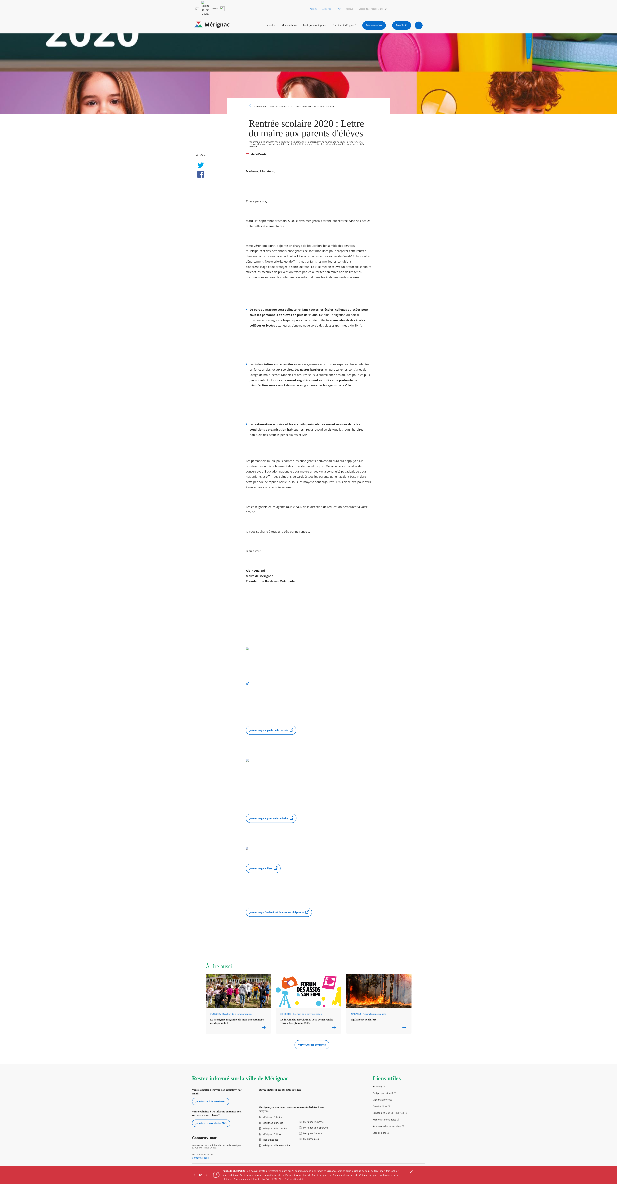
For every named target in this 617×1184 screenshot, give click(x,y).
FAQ (338, 8)
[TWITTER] (200, 165)
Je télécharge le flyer (261, 868)
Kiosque (349, 8)
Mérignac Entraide (273, 1117)
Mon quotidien (289, 25)
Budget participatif (383, 1093)
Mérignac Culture (272, 1134)
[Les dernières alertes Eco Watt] (222, 8)
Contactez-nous (200, 1158)
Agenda (313, 8)
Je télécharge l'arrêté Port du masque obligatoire (277, 912)
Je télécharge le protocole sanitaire (269, 818)
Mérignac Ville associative (276, 1145)
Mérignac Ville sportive (275, 1128)
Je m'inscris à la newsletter (210, 1101)
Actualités (326, 8)
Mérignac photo (381, 1099)
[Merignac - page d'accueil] (212, 25)
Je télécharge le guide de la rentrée (269, 730)
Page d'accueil (251, 106)
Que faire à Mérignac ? (344, 25)
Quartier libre (380, 1106)
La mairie (270, 25)
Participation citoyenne (314, 25)
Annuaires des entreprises (387, 1126)
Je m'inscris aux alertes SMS (211, 1123)
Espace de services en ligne (371, 8)
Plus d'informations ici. (291, 1179)
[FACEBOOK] (200, 174)
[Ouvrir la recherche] (419, 25)
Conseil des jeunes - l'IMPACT (388, 1112)
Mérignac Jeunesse (273, 1122)
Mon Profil (401, 25)
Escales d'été (379, 1132)
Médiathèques (270, 1139)
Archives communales (384, 1119)
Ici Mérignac (379, 1086)
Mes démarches (374, 25)
